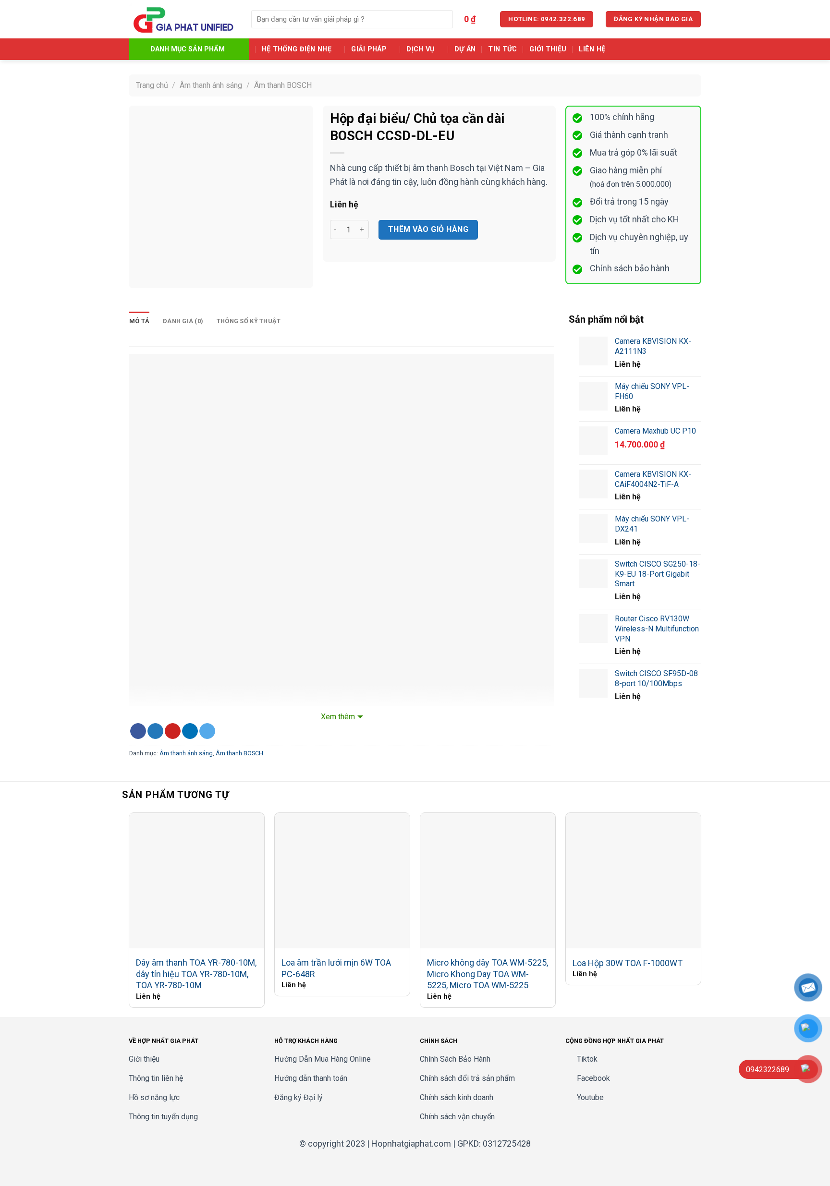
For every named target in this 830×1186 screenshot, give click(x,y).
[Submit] (444, 19)
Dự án (465, 49)
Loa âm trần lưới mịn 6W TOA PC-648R (336, 968)
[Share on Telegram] (207, 731)
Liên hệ (592, 49)
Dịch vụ (420, 49)
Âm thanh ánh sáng (211, 85)
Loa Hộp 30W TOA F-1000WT (628, 963)
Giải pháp (369, 49)
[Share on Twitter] (155, 731)
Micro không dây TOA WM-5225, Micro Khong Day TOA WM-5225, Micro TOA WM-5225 (487, 973)
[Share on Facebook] (138, 731)
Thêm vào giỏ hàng (428, 229)
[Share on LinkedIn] (190, 731)
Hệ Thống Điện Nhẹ (296, 49)
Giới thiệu (547, 49)
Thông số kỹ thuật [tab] (249, 321)
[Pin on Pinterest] (173, 731)
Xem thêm (338, 716)
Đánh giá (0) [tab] (183, 321)
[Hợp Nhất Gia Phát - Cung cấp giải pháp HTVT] (183, 19)
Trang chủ (152, 85)
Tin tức (502, 49)
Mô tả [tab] (139, 321)
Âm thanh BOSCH (283, 85)
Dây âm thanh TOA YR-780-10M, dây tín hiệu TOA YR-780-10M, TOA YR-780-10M (196, 973)
